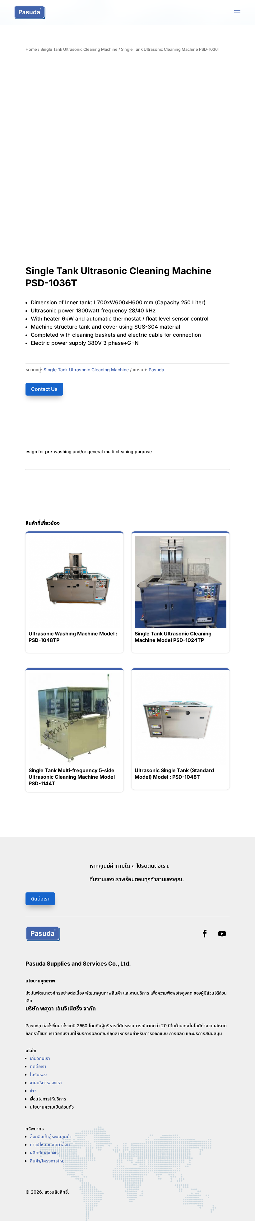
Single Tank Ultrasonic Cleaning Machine (79, 49)
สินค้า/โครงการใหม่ (47, 1160)
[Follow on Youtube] (222, 933)
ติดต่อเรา (40, 899)
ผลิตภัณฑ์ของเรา (45, 1152)
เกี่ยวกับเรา (40, 1058)
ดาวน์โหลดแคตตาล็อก (50, 1144)
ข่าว (33, 1090)
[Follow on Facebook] (204, 933)
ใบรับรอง (38, 1074)
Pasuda (156, 369)
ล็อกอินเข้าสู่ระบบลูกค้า (51, 1136)
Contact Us (44, 389)
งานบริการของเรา (46, 1082)
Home (31, 49)
